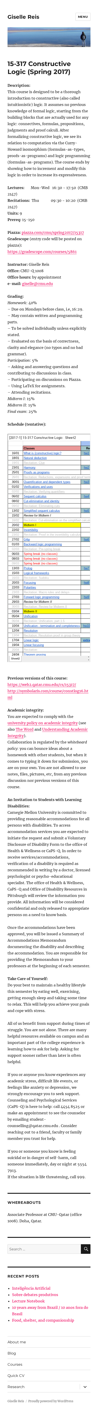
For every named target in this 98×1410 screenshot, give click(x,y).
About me (17, 1342)
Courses (15, 1364)
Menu (83, 16)
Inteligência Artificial (31, 1288)
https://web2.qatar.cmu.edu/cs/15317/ (42, 684)
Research (16, 1387)
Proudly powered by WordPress (50, 1401)
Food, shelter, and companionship (43, 1320)
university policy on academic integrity (43, 723)
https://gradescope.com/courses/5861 (42, 251)
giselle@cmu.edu (37, 283)
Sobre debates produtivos (35, 1294)
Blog (12, 1353)
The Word (25, 729)
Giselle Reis (23, 17)
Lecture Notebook (28, 1301)
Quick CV (16, 1375)
